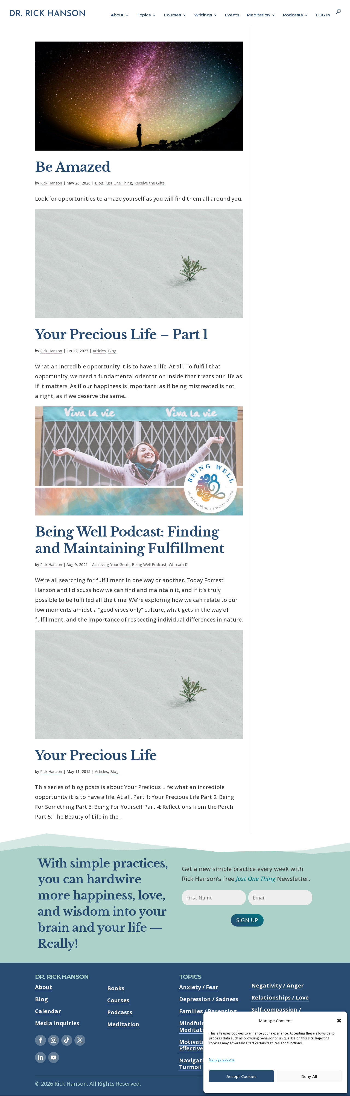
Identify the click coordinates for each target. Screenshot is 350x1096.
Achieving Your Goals (111, 564)
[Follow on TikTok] (66, 1040)
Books (115, 988)
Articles (99, 350)
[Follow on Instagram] (53, 1040)
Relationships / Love (280, 997)
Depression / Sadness (208, 999)
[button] (339, 1020)
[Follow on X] (79, 1040)
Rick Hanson (51, 183)
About (117, 15)
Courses (172, 15)
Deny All (309, 1076)
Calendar (48, 1011)
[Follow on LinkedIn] (40, 1057)
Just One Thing (119, 183)
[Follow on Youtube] (53, 1057)
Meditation (258, 15)
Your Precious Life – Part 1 (121, 335)
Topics (144, 15)
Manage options (222, 1059)
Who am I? (178, 564)
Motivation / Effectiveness (197, 1045)
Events (232, 15)
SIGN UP (247, 920)
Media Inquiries (57, 1023)
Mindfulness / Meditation (198, 1026)
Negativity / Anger (277, 985)
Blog (99, 183)
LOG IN (323, 15)
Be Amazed (72, 167)
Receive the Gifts (149, 183)
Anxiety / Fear (198, 987)
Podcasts (293, 15)
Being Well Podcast (149, 564)
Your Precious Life (96, 756)
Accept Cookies (241, 1076)
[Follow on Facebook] (40, 1040)
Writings (203, 15)
